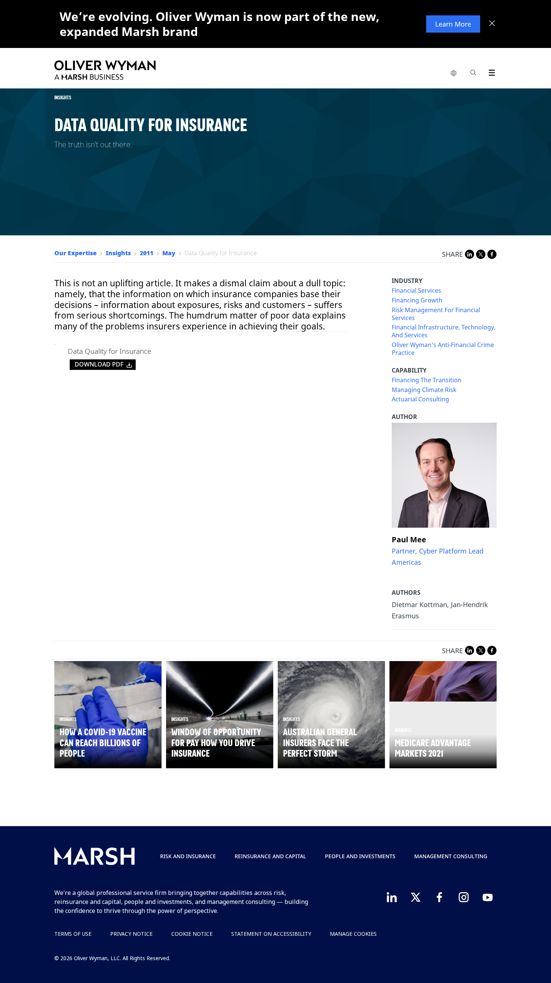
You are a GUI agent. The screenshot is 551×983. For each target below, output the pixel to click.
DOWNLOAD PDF (99, 364)
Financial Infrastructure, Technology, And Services (444, 331)
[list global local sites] (453, 73)
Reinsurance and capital (270, 856)
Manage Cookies (353, 933)
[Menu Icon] (490, 71)
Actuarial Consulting (420, 399)
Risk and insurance (188, 856)
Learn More (453, 23)
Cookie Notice (192, 933)
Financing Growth (417, 300)
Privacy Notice (131, 933)
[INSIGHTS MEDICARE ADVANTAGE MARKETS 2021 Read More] (443, 681)
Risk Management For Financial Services (436, 314)
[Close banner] (492, 24)
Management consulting (450, 856)
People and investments (360, 856)
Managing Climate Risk (424, 390)
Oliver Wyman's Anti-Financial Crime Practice (443, 349)
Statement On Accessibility (271, 933)
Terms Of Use (72, 933)
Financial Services (416, 291)
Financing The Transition (426, 380)
